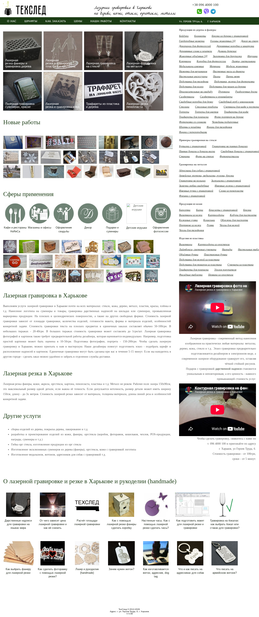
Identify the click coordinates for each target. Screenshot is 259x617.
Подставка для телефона (193, 81)
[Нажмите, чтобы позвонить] (197, 13)
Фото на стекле (204, 156)
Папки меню (233, 76)
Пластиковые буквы (215, 254)
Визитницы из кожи (190, 215)
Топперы (184, 111)
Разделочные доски (246, 91)
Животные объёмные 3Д (193, 56)
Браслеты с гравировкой (223, 209)
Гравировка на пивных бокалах (230, 146)
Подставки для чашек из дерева (227, 86)
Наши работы (101, 21)
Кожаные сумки (188, 220)
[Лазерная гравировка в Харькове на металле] (143, 50)
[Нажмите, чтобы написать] (206, 13)
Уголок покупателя (225, 269)
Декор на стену (249, 40)
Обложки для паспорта (234, 220)
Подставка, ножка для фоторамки (234, 81)
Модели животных (237, 66)
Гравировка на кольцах (192, 180)
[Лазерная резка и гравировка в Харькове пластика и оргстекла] (63, 50)
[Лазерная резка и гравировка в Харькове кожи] (63, 91)
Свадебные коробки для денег (196, 101)
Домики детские (227, 51)
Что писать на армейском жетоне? (224, 571)
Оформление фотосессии (161, 229)
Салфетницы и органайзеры (216, 96)
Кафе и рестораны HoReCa (15, 229)
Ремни (210, 225)
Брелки (247, 209)
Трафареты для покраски (194, 116)
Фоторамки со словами (192, 121)
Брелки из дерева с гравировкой (230, 35)
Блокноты (200, 35)
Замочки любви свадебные (194, 185)
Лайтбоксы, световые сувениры (197, 249)
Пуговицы (224, 91)
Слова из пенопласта (231, 190)
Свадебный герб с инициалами (236, 101)
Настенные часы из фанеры (229, 71)
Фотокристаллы (229, 156)
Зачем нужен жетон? (121, 569)
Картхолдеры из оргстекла (214, 244)
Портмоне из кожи (190, 225)
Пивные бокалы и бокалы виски (197, 151)
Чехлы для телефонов (191, 230)
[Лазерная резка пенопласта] (143, 91)
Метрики (215, 66)
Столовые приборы (206, 106)
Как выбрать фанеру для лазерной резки (18, 571)
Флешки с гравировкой (192, 195)
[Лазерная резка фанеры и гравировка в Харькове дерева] (22, 50)
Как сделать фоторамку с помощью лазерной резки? (52, 573)
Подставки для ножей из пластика (199, 259)
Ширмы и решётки (190, 126)
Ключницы (185, 61)
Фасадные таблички (191, 274)
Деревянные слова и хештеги (195, 51)
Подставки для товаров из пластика (200, 264)
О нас (11, 21)
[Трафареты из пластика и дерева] (103, 91)
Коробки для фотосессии (211, 61)
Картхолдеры (216, 215)
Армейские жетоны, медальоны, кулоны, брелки (206, 175)
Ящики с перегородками (193, 132)
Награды (227, 249)
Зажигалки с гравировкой (226, 180)
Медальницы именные (191, 66)
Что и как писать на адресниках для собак (190, 571)
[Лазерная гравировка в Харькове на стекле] (103, 50)
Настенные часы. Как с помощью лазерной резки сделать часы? (156, 524)
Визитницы (185, 244)
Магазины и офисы (39, 227)
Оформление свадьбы (64, 229)
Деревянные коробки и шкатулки (235, 46)
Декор (88, 227)
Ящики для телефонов (219, 126)
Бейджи (184, 35)
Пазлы (216, 76)
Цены (78, 21)
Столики (184, 106)
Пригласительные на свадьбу (196, 91)
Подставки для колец (191, 86)
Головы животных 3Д (222, 40)
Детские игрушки (136, 227)
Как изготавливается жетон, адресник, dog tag (156, 573)
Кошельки (209, 220)
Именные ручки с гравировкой (196, 190)
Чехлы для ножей (230, 225)
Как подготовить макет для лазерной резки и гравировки (190, 524)
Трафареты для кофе (236, 111)
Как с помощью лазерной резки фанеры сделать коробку (121, 524)
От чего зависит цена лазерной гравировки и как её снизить (53, 524)
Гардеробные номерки (192, 40)
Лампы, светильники (244, 61)
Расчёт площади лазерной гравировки (87, 522)
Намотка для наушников (193, 71)
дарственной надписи (228, 368)
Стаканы (184, 156)
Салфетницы (186, 96)
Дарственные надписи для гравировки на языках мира (18, 524)
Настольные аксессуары (193, 76)
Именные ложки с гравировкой (232, 185)
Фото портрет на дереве (229, 116)
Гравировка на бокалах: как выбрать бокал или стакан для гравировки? (224, 524)
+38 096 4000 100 (205, 5)
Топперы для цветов (206, 111)
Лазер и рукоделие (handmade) (87, 571)
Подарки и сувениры (112, 229)
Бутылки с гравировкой (192, 146)
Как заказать (55, 21)
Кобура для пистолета (243, 215)
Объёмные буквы (188, 254)
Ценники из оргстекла (220, 274)
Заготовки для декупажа (227, 56)
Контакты (128, 21)
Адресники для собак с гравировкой (199, 170)
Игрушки (252, 56)
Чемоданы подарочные (225, 121)
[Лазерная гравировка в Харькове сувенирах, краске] (22, 91)
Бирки (199, 209)
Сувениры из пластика (240, 264)
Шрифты (30, 21)
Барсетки (184, 209)
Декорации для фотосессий (195, 46)
